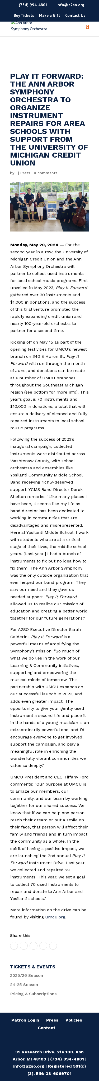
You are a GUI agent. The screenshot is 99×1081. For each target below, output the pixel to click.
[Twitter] (24, 946)
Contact (46, 1027)
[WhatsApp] (53, 946)
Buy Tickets (24, 15)
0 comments (45, 173)
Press (25, 173)
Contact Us (75, 15)
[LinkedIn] (33, 946)
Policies (73, 1020)
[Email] (43, 946)
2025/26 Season (26, 975)
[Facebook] (14, 946)
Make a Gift (49, 15)
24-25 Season (24, 984)
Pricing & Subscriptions (33, 993)
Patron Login (25, 1020)
